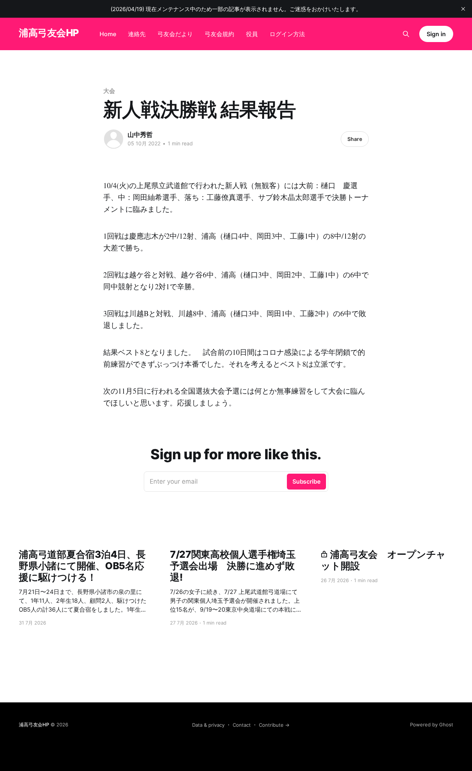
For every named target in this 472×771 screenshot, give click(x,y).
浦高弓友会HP (49, 33)
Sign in (436, 34)
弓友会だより (175, 34)
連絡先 (137, 34)
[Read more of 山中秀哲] (113, 139)
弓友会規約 (219, 34)
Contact (242, 725)
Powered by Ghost (431, 724)
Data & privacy (208, 725)
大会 (109, 90)
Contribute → (274, 725)
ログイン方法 (287, 34)
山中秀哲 (140, 134)
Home (108, 34)
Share (354, 139)
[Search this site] (406, 34)
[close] (463, 9)
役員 (252, 34)
